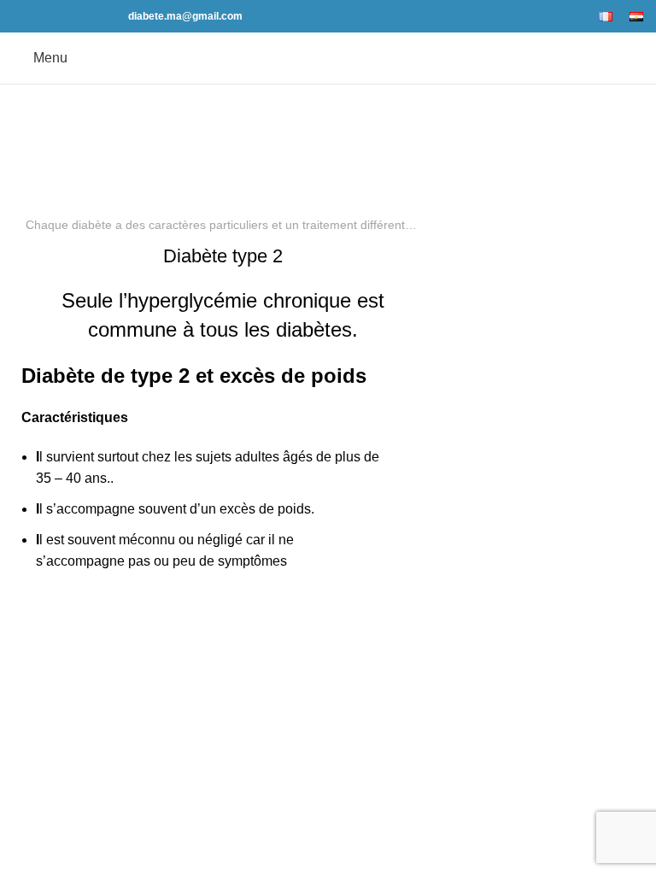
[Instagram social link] (62, 16)
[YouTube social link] (81, 16)
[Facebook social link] (22, 16)
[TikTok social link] (101, 16)
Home (282, 149)
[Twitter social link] (42, 16)
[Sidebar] (21, 665)
